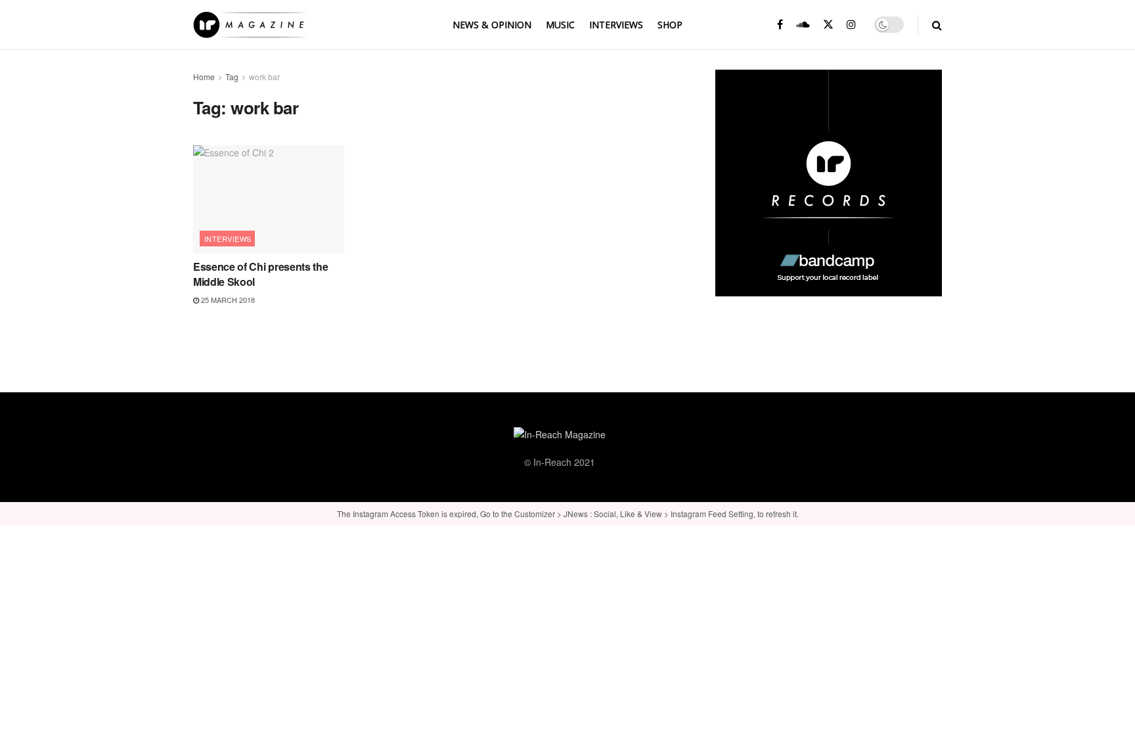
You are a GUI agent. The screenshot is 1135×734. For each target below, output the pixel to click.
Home (204, 76)
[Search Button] (937, 24)
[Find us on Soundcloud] (803, 24)
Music (560, 24)
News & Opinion (492, 24)
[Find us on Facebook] (780, 24)
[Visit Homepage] (250, 25)
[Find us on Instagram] (851, 24)
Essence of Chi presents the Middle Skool (260, 273)
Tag (231, 76)
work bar (264, 76)
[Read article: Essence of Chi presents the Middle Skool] (268, 199)
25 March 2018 (227, 299)
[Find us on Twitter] (828, 24)
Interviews (616, 24)
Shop (669, 24)
